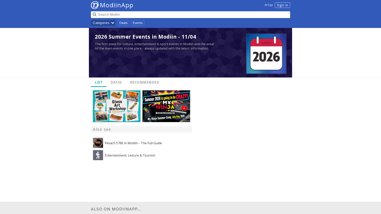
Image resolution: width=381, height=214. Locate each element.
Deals (123, 23)
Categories (101, 23)
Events (138, 23)
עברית (269, 5)
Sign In (282, 5)
